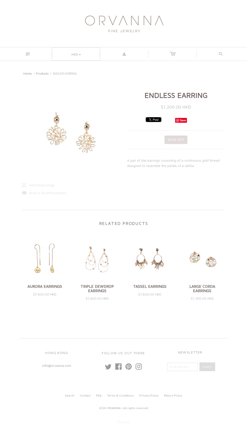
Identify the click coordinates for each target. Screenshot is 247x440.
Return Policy (173, 395)
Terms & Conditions (120, 395)
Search (69, 395)
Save (183, 120)
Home (27, 74)
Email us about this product (44, 193)
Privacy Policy (148, 395)
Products (42, 74)
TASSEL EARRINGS (149, 286)
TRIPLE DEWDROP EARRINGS (97, 288)
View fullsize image (38, 185)
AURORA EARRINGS (44, 286)
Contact (85, 395)
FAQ (99, 395)
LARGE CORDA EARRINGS (202, 288)
